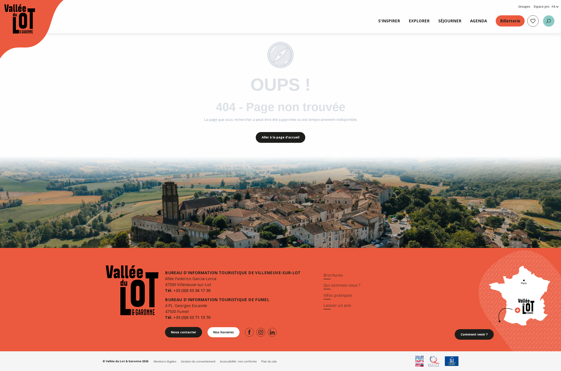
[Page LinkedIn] (272, 332)
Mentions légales (165, 361)
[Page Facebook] (249, 332)
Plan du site (269, 361)
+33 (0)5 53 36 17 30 (191, 290)
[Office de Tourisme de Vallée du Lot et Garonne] (15, 19)
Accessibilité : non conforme (238, 361)
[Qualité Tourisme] (434, 361)
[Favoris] (533, 21)
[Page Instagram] (260, 332)
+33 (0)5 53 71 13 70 (191, 317)
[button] (548, 21)
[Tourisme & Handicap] (452, 361)
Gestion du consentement (198, 361)
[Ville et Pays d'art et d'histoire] (419, 361)
